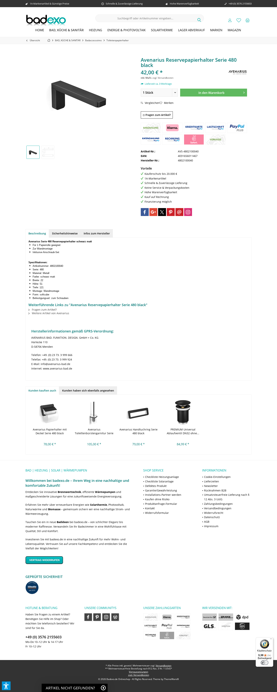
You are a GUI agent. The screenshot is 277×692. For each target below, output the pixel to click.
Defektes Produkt (156, 486)
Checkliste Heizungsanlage (162, 477)
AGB (206, 521)
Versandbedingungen (217, 508)
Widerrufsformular (157, 513)
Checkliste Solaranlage (159, 481)
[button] (6, 685)
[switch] (264, 662)
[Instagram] (188, 212)
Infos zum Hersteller (97, 233)
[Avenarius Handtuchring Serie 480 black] (138, 412)
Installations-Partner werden (163, 495)
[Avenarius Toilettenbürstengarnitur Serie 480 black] (94, 412)
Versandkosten (163, 665)
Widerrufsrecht (213, 513)
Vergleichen (152, 103)
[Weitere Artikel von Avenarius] (237, 72)
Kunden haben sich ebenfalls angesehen (88, 390)
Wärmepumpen (105, 492)
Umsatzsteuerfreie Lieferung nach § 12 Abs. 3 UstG (226, 497)
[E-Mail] (179, 212)
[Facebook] (145, 212)
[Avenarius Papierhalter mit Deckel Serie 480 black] (49, 412)
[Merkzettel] (239, 20)
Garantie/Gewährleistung (161, 490)
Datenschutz (212, 517)
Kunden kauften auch (42, 390)
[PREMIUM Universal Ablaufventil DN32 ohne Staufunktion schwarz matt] (183, 412)
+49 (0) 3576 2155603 (43, 637)
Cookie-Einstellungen (217, 477)
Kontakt (150, 508)
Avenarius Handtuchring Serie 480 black (138, 431)
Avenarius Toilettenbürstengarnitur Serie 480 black (94, 431)
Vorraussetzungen (138, 671)
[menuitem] (248, 20)
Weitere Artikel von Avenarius (50, 313)
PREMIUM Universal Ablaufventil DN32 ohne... (183, 431)
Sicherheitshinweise (65, 233)
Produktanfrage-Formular (161, 504)
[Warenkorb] (248, 20)
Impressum (211, 526)
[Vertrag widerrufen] (79, 560)
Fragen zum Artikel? (158, 115)
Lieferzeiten (211, 481)
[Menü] (271, 639)
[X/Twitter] (162, 212)
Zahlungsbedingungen (218, 504)
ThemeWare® (171, 679)
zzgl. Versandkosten (162, 77)
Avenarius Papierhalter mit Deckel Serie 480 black (50, 431)
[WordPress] (115, 617)
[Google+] (153, 212)
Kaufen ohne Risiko (157, 499)
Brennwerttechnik (69, 492)
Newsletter (211, 486)
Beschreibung (37, 233)
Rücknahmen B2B (215, 490)
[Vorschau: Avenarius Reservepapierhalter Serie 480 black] (33, 152)
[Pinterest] (171, 212)
